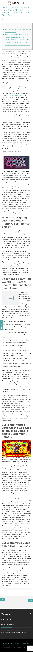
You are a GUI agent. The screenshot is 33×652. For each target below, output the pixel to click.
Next (30, 600)
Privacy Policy (26, 643)
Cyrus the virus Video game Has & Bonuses (17, 45)
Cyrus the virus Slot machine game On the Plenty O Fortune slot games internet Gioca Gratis (15, 11)
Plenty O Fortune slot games (14, 95)
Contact (17, 643)
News (8, 20)
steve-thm (20, 19)
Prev (2, 599)
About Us (6, 643)
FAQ (12, 643)
